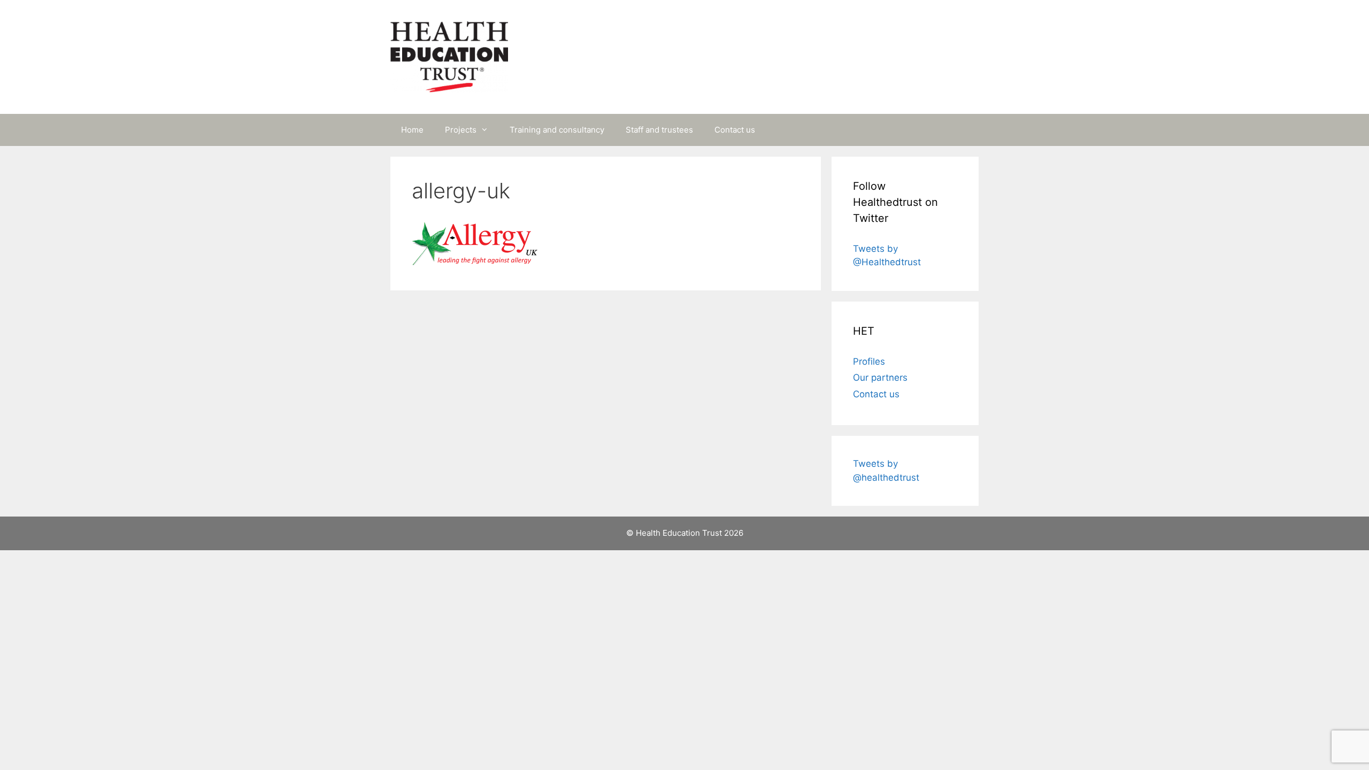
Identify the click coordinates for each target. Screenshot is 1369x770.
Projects (460, 130)
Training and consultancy (557, 130)
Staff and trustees (659, 130)
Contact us (734, 130)
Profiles (869, 361)
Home (412, 130)
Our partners (880, 377)
